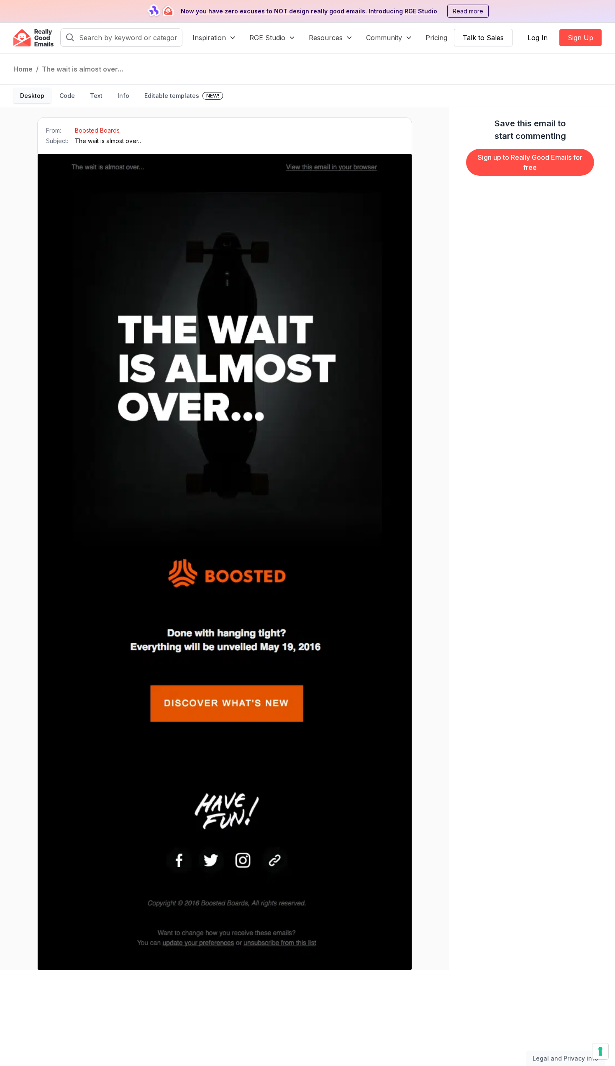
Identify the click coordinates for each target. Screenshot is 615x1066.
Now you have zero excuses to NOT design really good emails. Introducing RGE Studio (309, 11)
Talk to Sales (483, 37)
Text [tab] (96, 95)
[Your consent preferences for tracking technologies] (600, 1051)
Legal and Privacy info (565, 1058)
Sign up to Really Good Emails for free (530, 162)
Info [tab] (123, 95)
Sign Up (580, 37)
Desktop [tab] (32, 95)
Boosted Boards (97, 130)
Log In (538, 37)
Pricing (436, 37)
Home (23, 69)
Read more (468, 11)
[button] (214, 38)
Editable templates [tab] (181, 95)
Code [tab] (67, 95)
